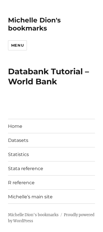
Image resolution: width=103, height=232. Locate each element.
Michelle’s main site (30, 196)
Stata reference (25, 168)
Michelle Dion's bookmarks (34, 24)
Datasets (18, 140)
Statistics (18, 154)
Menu (17, 45)
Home (15, 126)
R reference (21, 182)
